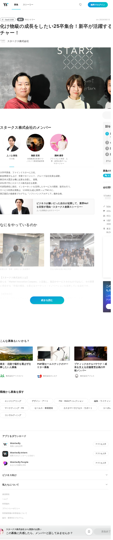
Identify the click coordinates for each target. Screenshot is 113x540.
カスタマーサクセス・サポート (78, 408)
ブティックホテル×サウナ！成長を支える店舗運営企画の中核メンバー (90, 367)
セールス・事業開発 (43, 408)
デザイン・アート (40, 401)
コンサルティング (13, 415)
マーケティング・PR (14, 408)
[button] (56, 436)
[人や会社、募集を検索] (80, 5)
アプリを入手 (100, 444)
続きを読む (47, 300)
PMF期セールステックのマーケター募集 (52, 365)
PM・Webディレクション (71, 401)
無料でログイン (98, 4)
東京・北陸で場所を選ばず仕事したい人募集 (15, 365)
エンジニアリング (13, 401)
